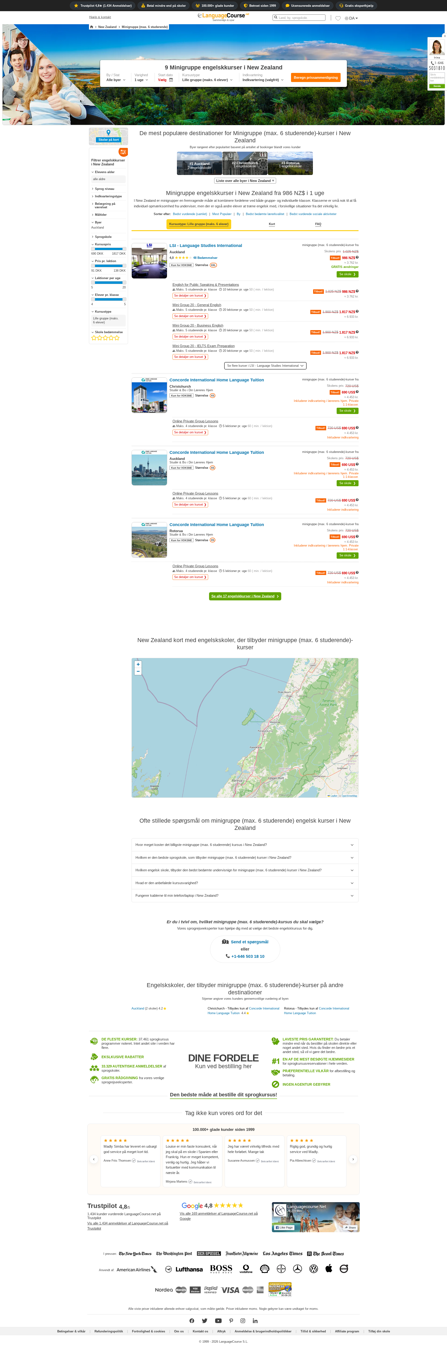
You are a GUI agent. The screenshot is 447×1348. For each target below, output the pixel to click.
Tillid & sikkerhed (313, 1331)
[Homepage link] (91, 27)
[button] (338, 19)
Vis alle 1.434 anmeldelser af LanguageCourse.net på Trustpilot (127, 1226)
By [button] (238, 214)
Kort (272, 224)
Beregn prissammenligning (316, 77)
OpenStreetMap (349, 795)
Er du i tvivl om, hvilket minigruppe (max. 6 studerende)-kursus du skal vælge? (245, 922)
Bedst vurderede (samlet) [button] (190, 214)
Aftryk (221, 1331)
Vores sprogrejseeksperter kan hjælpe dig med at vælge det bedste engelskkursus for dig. (245, 928)
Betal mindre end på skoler (166, 5)
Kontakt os (200, 1331)
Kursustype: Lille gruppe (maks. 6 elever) (198, 224)
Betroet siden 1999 (262, 5)
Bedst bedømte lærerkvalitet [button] (265, 214)
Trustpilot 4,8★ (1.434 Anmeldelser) (106, 5)
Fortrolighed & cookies (148, 1331)
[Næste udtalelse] (353, 1159)
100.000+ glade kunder (218, 5)
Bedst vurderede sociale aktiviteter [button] (313, 214)
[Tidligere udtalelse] (93, 1159)
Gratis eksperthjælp (359, 5)
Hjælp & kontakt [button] (100, 17)
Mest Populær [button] (221, 214)
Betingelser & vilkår (71, 1331)
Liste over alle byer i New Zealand (243, 181)
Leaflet (333, 795)
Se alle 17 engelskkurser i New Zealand (242, 596)
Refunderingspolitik (109, 1331)
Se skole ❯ (347, 274)
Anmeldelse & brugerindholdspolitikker (263, 1331)
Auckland (138, 1008)
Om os (179, 1331)
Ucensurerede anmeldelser (310, 5)
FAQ (318, 224)
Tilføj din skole (379, 1331)
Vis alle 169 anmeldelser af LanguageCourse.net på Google (219, 1216)
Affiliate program (347, 1331)
